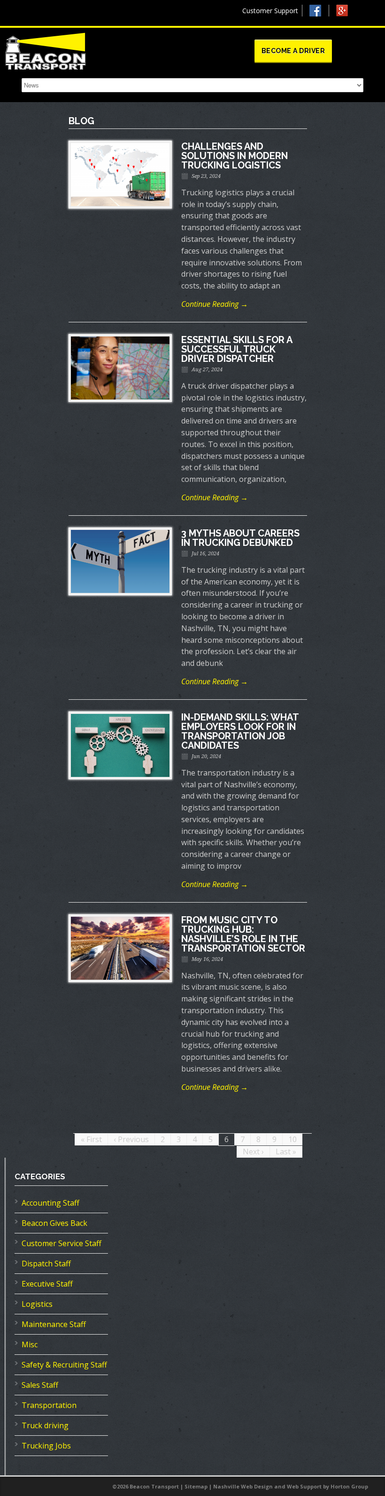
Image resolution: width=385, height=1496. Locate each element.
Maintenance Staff (54, 1324)
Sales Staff (40, 1385)
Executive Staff (47, 1284)
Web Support (304, 1486)
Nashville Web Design (243, 1486)
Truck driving (45, 1425)
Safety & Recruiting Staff (64, 1365)
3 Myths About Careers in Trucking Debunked (240, 538)
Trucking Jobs (46, 1445)
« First (91, 1139)
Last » (286, 1151)
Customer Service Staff (61, 1243)
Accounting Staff (50, 1203)
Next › (253, 1151)
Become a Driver (293, 51)
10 (292, 1139)
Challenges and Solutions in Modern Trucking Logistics (234, 156)
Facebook (319, 10)
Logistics (37, 1304)
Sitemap (196, 1486)
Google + (346, 13)
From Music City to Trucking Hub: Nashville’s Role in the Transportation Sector (243, 934)
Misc (30, 1344)
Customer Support (270, 10)
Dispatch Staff (46, 1263)
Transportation (49, 1405)
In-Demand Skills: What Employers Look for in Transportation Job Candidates (240, 731)
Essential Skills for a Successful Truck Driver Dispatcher (236, 349)
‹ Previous (131, 1139)
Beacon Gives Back (54, 1223)
